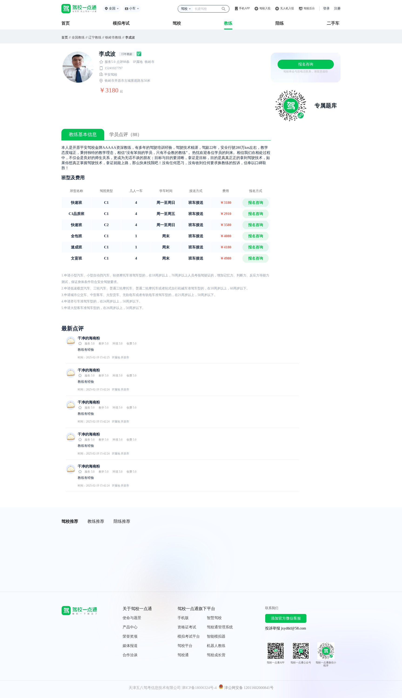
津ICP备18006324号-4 (199, 688)
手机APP (244, 8)
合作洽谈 (130, 655)
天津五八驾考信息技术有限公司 (155, 688)
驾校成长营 (216, 655)
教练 (228, 23)
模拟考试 (121, 23)
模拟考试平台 (189, 636)
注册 (337, 8)
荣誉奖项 (130, 636)
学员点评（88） (125, 134)
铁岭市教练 (113, 37)
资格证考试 (187, 627)
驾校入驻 (265, 8)
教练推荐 (95, 521)
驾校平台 (185, 646)
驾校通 (183, 655)
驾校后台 (309, 8)
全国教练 (78, 37)
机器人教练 (216, 646)
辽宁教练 (94, 37)
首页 (65, 23)
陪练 (279, 23)
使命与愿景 (132, 618)
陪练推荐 (122, 521)
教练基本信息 (83, 134)
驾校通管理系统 (220, 627)
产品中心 (130, 627)
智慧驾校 (214, 618)
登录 (326, 8)
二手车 (333, 23)
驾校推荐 (69, 521)
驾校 (177, 23)
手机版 (183, 618)
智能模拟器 (216, 636)
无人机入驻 (287, 8)
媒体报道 (130, 646)
